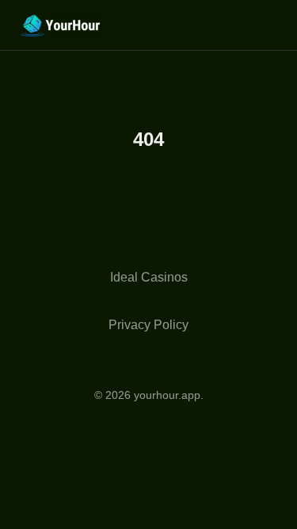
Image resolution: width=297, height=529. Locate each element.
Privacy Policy (148, 325)
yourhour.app (167, 395)
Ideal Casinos (149, 277)
